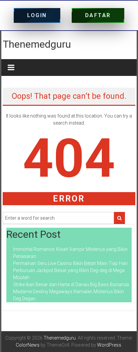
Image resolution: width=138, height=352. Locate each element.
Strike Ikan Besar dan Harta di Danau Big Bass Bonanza (71, 284)
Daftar (98, 15)
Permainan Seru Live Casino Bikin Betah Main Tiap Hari (70, 263)
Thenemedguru (37, 44)
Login (37, 15)
